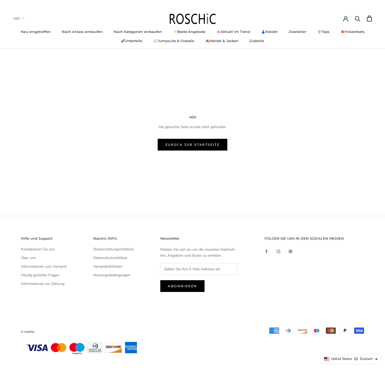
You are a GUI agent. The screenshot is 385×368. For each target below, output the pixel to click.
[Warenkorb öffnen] (369, 18)
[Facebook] (266, 251)
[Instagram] (278, 251)
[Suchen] (357, 18)
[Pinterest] (290, 251)
